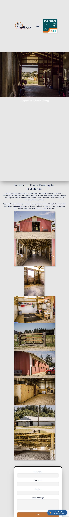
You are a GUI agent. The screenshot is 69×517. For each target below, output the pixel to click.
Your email (38, 480)
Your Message (38, 498)
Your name (38, 472)
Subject (38, 489)
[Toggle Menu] (37, 26)
